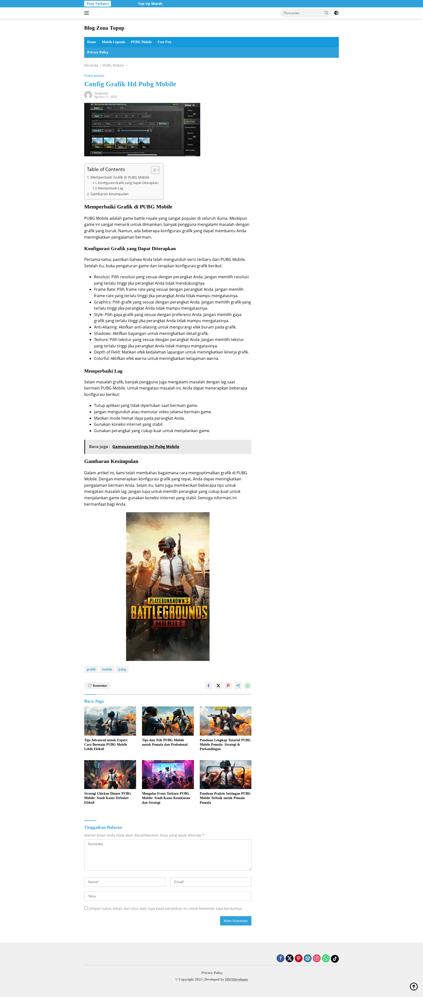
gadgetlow (101, 93)
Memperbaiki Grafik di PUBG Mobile (120, 177)
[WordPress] (308, 958)
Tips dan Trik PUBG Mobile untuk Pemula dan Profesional (165, 742)
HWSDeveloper (236, 979)
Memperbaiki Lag (110, 188)
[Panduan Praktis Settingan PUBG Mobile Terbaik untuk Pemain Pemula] (226, 774)
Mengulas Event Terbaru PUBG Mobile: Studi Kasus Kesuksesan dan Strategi (166, 798)
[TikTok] (335, 959)
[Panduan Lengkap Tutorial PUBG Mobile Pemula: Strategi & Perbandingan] (226, 721)
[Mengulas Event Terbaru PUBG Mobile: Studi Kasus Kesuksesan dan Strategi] (168, 774)
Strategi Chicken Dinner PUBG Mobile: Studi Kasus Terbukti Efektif (107, 798)
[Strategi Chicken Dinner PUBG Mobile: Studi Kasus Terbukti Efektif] (110, 774)
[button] (326, 13)
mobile (107, 669)
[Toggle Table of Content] (152, 170)
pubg (122, 669)
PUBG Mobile (141, 42)
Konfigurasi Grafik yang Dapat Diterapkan (128, 183)
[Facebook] (280, 958)
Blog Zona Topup (104, 28)
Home (91, 42)
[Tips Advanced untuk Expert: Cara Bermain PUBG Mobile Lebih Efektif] (110, 721)
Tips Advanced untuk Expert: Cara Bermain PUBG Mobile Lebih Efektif (106, 744)
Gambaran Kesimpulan (110, 194)
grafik (91, 669)
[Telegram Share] (238, 685)
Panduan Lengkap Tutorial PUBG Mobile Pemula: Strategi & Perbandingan (225, 744)
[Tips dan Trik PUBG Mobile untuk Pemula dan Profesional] (168, 721)
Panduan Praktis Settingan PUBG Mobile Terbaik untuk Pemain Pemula (225, 798)
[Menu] (87, 13)
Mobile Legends (113, 42)
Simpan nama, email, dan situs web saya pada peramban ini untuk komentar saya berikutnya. (165, 908)
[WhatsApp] (326, 958)
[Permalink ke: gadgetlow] (88, 94)
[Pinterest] (299, 958)
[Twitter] (290, 958)
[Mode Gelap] (336, 13)
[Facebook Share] (208, 685)
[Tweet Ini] (218, 685)
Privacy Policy (97, 52)
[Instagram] (317, 958)
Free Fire (164, 42)
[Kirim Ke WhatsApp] (247, 685)
